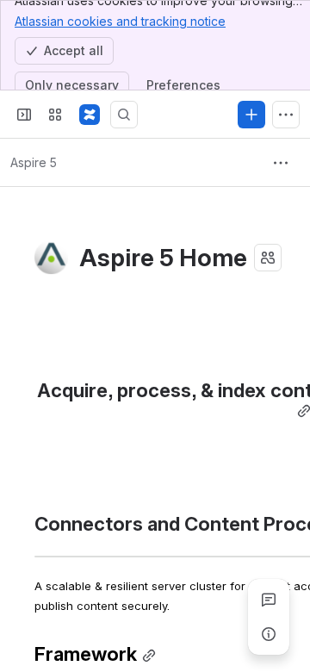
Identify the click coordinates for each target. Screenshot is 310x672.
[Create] (251, 114)
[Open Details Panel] (268, 634)
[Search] (124, 114)
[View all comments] (268, 599)
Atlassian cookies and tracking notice (120, 21)
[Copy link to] (149, 656)
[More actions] (280, 163)
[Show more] (286, 114)
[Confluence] (89, 114)
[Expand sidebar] (24, 114)
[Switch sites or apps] (55, 114)
